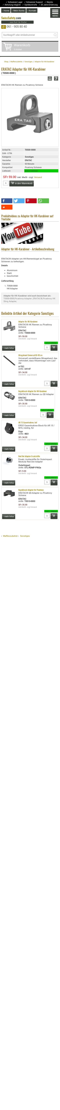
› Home (5, 10)
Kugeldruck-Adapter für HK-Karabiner (32, 391)
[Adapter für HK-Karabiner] (30, 112)
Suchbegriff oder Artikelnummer (19, 34)
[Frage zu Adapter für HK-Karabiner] (55, 78)
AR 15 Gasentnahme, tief (27, 423)
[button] (6, 200)
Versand (38, 177)
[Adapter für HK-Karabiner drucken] (49, 78)
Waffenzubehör (10, 535)
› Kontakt (31, 10)
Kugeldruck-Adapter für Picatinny (31, 490)
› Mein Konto (18, 10)
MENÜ (55, 15)
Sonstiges (25, 535)
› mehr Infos (8, 348)
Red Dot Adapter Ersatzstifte (29, 456)
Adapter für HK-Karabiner (28, 322)
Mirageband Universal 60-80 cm (30, 355)
